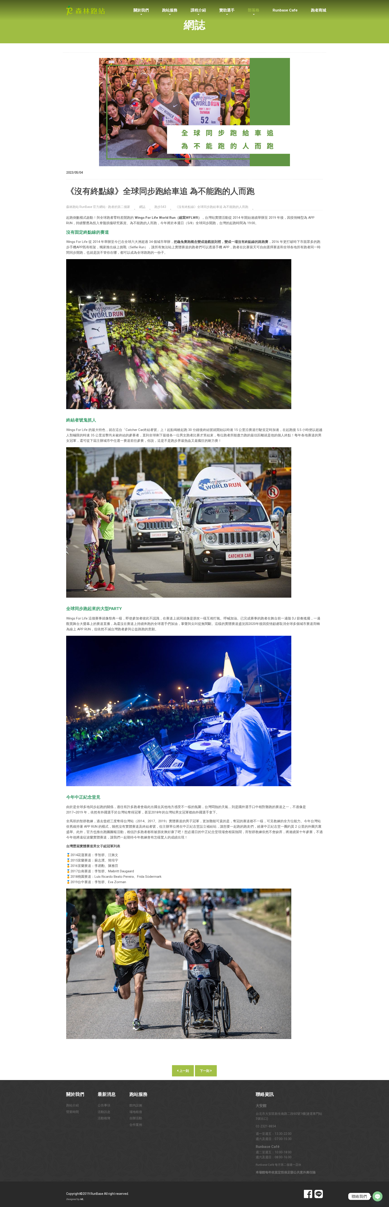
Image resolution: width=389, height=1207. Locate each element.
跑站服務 (169, 10)
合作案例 (135, 1124)
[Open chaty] (377, 1196)
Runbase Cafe (285, 10)
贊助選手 (227, 10)
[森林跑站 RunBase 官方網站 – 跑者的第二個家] (85, 10)
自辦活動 (135, 1118)
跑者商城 (318, 10)
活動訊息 (104, 1112)
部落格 (253, 10)
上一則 (184, 1071)
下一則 (205, 1071)
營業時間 (72, 1112)
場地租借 (135, 1112)
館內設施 (135, 1105)
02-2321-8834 (266, 1126)
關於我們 (141, 10)
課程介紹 (198, 10)
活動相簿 (104, 1118)
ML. (82, 1199)
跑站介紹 (72, 1105)
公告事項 (104, 1105)
